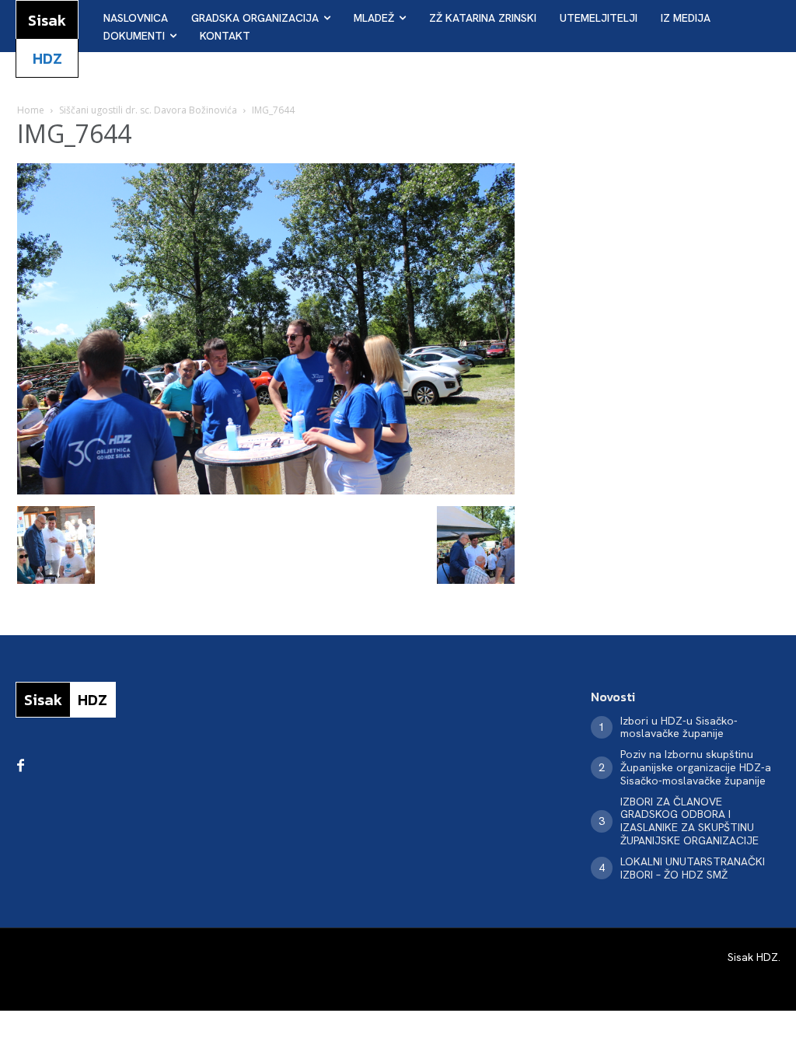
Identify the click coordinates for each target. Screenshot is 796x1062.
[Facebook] (20, 767)
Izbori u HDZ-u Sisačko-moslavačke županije (679, 727)
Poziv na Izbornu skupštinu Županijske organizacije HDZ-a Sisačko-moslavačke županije (695, 767)
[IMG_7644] (266, 490)
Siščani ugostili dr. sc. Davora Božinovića (148, 110)
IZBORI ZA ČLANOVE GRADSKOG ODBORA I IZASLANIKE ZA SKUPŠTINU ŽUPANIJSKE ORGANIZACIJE (689, 821)
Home (30, 110)
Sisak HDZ (753, 957)
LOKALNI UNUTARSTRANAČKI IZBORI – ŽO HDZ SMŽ (692, 868)
